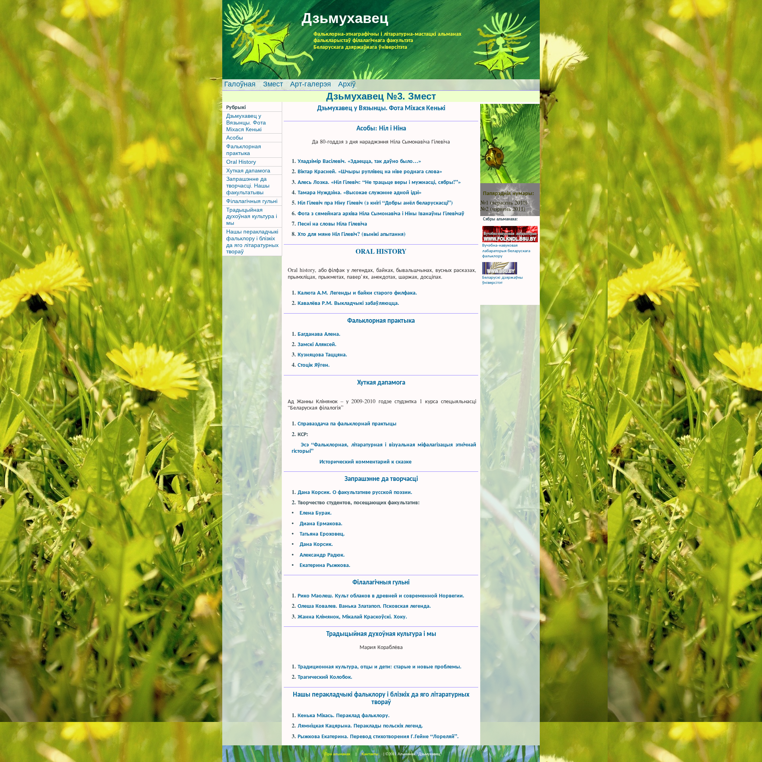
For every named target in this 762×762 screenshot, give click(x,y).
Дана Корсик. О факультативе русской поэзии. (355, 492)
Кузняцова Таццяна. (322, 354)
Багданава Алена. (319, 333)
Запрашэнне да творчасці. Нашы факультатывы (247, 185)
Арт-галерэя (311, 84)
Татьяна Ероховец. (322, 533)
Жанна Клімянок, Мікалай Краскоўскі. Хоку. (352, 616)
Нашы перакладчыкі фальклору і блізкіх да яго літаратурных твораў (252, 241)
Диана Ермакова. (321, 523)
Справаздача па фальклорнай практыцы (347, 423)
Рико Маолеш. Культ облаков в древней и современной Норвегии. (381, 595)
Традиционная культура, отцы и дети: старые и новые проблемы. (380, 666)
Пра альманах (338, 753)
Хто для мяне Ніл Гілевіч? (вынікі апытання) (352, 234)
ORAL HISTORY (381, 251)
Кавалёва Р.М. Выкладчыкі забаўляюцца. (348, 303)
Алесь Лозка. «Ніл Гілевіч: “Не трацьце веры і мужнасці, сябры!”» (379, 182)
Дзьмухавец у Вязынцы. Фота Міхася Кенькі (246, 122)
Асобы (234, 137)
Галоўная (240, 84)
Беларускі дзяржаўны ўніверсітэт (502, 279)
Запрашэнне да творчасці (381, 478)
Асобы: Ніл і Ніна (381, 128)
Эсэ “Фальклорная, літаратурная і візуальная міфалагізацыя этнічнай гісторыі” (384, 447)
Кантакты (370, 753)
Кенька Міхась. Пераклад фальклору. (344, 715)
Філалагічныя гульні (251, 201)
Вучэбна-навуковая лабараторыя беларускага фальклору (506, 250)
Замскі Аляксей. (317, 344)
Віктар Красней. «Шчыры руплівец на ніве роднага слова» (370, 171)
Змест (274, 84)
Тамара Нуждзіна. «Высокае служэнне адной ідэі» (359, 192)
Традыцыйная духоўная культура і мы (251, 216)
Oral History (241, 162)
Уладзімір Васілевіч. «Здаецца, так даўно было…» (359, 161)
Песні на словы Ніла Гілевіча (332, 223)
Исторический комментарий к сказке (365, 461)
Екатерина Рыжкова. (325, 565)
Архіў (347, 84)
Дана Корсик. (316, 544)
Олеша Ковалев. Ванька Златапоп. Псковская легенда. (364, 605)
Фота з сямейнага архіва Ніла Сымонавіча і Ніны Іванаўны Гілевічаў (381, 213)
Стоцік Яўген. (314, 364)
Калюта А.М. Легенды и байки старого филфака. (357, 292)
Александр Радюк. (322, 554)
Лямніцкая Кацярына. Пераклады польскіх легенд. (360, 725)
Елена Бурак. (316, 512)
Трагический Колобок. (325, 676)
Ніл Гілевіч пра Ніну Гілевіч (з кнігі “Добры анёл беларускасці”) (375, 202)
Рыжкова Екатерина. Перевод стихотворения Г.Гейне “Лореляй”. (378, 736)
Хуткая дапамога (248, 170)
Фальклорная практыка (243, 149)
